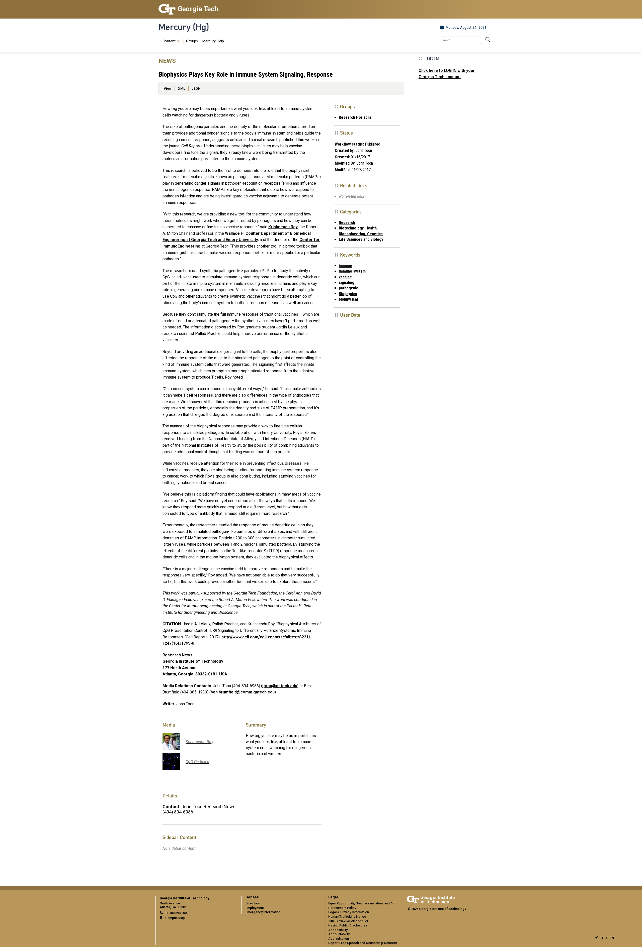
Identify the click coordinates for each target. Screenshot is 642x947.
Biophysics (348, 293)
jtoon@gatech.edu (279, 685)
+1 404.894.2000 (176, 913)
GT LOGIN (606, 938)
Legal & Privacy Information (348, 912)
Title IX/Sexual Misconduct (348, 921)
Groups (192, 41)
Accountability (339, 934)
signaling (346, 282)
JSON (196, 88)
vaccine (345, 277)
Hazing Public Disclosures (347, 925)
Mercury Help (213, 41)
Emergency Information (263, 912)
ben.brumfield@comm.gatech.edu (243, 692)
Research (347, 222)
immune (345, 265)
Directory (253, 903)
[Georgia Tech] (196, 9)
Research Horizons (355, 117)
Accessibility (338, 930)
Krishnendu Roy (283, 226)
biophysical (348, 299)
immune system (352, 271)
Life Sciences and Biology (361, 239)
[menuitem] (192, 41)
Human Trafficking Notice (347, 916)
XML (181, 88)
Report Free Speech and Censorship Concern (362, 943)
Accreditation (338, 938)
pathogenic (348, 288)
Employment (255, 908)
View (168, 88)
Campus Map (175, 918)
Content (169, 41)
